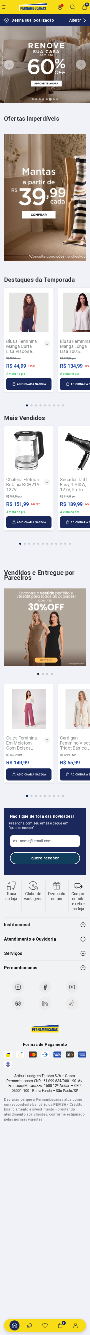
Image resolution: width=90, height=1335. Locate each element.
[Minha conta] (75, 1325)
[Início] (15, 1325)
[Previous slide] (9, 65)
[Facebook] (45, 987)
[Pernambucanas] (33, 7)
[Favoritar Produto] (47, 343)
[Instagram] (18, 987)
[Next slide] (81, 65)
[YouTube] (72, 987)
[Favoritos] (45, 1325)
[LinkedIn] (45, 1003)
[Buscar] (30, 1325)
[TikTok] (72, 1003)
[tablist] (45, 402)
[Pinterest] (18, 1003)
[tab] (33, 99)
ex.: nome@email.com (32, 841)
